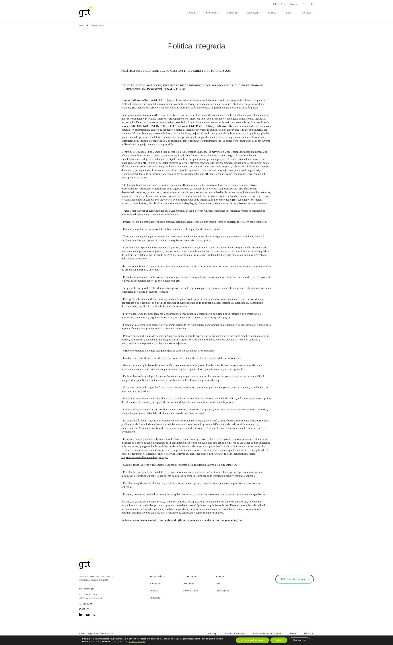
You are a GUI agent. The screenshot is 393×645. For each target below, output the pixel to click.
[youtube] (87, 615)
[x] (94, 615)
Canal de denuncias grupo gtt (267, 633)
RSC (288, 12)
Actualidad (306, 12)
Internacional (233, 12)
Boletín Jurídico (279, 4)
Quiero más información (293, 579)
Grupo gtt (191, 12)
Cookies (293, 633)
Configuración (299, 640)
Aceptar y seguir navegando (252, 640)
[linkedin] (80, 615)
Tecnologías (252, 12)
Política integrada (97, 25)
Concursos (294, 4)
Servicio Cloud (190, 590)
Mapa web (309, 633)
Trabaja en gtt (189, 576)
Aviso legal (212, 633)
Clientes (272, 12)
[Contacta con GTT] (312, 4)
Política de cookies (137, 641)
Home (81, 25)
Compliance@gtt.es (231, 519)
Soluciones (211, 12)
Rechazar (279, 640)
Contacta (154, 590)
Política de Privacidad (235, 633)
